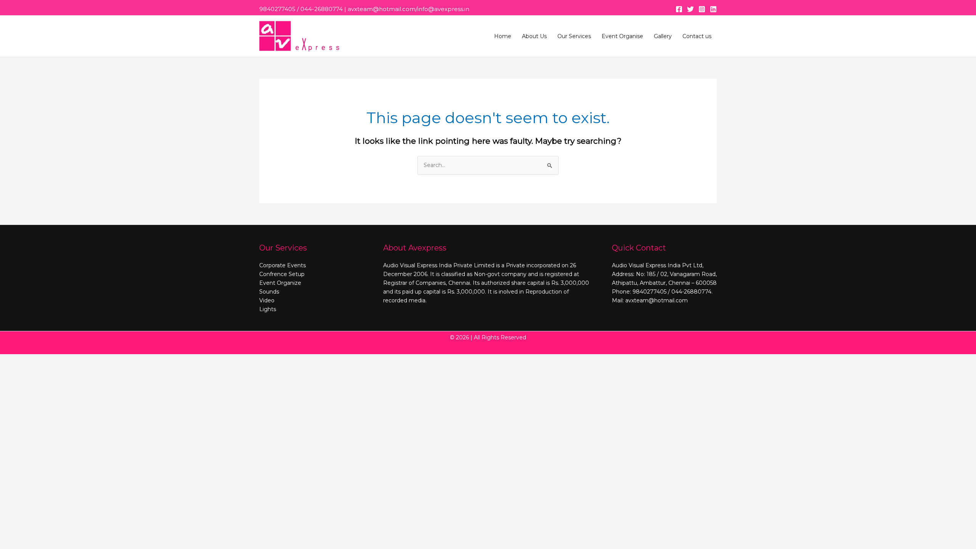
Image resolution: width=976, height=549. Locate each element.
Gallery (663, 36)
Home (502, 36)
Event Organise (622, 36)
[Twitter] (690, 9)
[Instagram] (701, 9)
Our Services (574, 36)
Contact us (696, 36)
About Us (534, 36)
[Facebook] (679, 9)
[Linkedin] (713, 9)
